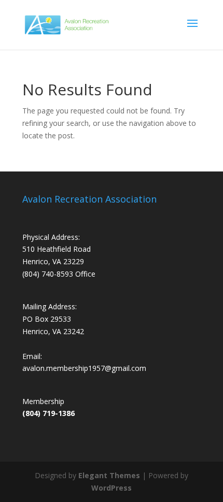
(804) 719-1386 (48, 413)
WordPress (111, 488)
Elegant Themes (109, 475)
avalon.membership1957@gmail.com (84, 368)
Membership (43, 401)
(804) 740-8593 (47, 274)
